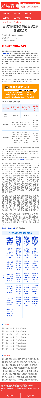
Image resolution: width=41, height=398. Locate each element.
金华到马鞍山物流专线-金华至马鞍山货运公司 (9, 253)
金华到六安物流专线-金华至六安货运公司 (18, 277)
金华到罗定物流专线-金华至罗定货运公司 (14, 337)
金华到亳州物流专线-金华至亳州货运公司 (27, 277)
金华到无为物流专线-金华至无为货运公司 (27, 289)
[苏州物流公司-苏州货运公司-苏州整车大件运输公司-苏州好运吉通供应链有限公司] (10, 5)
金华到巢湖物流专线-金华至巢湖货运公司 (18, 289)
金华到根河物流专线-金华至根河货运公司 (14, 328)
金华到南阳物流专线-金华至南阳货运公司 (14, 349)
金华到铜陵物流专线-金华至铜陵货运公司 (27, 253)
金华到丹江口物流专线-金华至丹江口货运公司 (15, 334)
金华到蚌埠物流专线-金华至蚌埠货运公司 (27, 241)
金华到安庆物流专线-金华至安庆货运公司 (35, 253)
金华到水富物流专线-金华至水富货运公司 (14, 343)
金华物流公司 (17, 22)
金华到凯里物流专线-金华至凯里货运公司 (14, 331)
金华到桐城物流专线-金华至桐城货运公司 (35, 289)
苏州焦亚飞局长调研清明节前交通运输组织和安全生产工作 (19, 377)
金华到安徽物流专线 (9, 228)
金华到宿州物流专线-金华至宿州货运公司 (35, 265)
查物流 (32, 396)
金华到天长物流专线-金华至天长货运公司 (18, 301)
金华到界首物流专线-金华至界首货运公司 (35, 301)
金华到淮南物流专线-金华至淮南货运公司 (35, 241)
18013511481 (6, 53)
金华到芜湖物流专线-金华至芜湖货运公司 (18, 241)
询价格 (11, 396)
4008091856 (20, 159)
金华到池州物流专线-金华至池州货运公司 (35, 277)
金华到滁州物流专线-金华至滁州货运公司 (18, 265)
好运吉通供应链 (6, 22)
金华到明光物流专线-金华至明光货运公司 (27, 301)
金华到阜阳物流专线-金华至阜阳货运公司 (27, 265)
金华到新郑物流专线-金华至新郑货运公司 (14, 340)
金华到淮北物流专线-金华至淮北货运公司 (18, 253)
